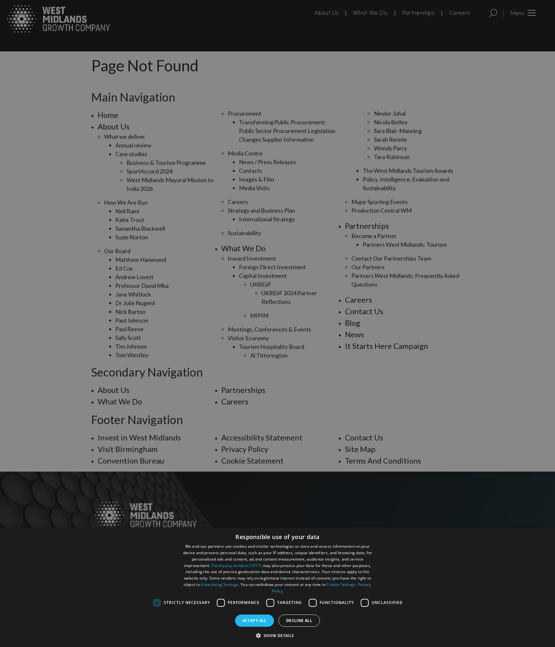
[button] (277, 635)
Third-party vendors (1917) (236, 565)
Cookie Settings (341, 584)
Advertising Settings (219, 584)
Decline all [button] (299, 620)
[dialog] (277, 587)
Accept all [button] (254, 620)
